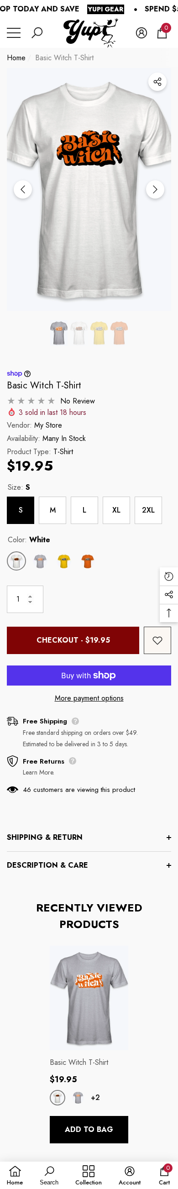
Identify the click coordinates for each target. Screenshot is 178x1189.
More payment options (89, 698)
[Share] (157, 82)
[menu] (14, 33)
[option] (89, 189)
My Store (48, 425)
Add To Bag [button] (89, 1129)
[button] (37, 33)
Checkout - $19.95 (73, 640)
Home (16, 57)
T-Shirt (63, 451)
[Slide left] (23, 189)
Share (157, 82)
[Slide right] (155, 189)
